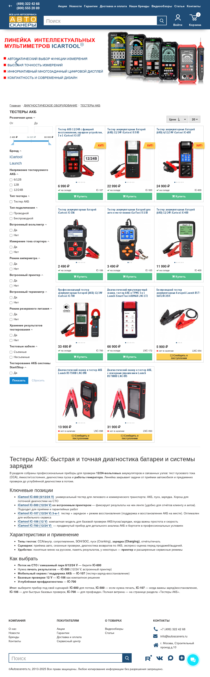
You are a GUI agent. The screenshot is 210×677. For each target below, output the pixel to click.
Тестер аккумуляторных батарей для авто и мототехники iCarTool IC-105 (128, 211)
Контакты (194, 6)
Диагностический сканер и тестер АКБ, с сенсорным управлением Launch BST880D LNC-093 (129, 373)
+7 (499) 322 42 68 (172, 629)
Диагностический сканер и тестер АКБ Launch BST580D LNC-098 (80, 371)
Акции (62, 6)
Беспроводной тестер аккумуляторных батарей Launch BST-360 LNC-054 (178, 293)
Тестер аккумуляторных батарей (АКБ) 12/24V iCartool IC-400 (175, 211)
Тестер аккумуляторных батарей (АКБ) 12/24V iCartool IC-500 (126, 131)
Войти (177, 25)
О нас (12, 629)
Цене (173, 119)
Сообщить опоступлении (179, 356)
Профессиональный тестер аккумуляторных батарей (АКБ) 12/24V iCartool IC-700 (80, 293)
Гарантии (91, 6)
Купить (81, 196)
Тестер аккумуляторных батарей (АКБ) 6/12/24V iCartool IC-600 (175, 131)
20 (194, 119)
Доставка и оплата (113, 6)
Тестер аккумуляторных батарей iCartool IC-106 (77, 211)
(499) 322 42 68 (28, 3)
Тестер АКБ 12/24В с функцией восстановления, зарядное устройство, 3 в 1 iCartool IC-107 (80, 132)
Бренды (14, 637)
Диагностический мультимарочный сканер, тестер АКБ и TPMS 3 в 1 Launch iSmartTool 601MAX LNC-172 (127, 293)
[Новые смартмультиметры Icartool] (105, 57)
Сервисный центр (69, 641)
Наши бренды (139, 6)
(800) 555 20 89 (28, 8)
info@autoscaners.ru (173, 636)
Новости (75, 6)
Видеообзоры (162, 6)
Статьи (179, 6)
